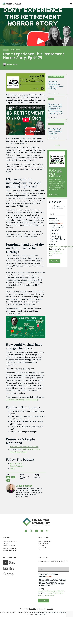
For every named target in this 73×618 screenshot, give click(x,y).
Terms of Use (52, 593)
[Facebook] (26, 530)
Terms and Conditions (51, 612)
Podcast (6, 50)
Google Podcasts (16, 466)
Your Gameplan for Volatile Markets (24, 447)
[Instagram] (47, 530)
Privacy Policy (38, 612)
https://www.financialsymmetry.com (51, 591)
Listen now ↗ (53, 195)
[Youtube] (36, 530)
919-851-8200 (12, 549)
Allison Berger (24, 485)
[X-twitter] (31, 530)
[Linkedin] (41, 530)
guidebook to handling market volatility (22, 399)
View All (57, 145)
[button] (71, 4)
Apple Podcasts (16, 463)
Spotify (12, 468)
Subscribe (55, 261)
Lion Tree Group (40, 614)
